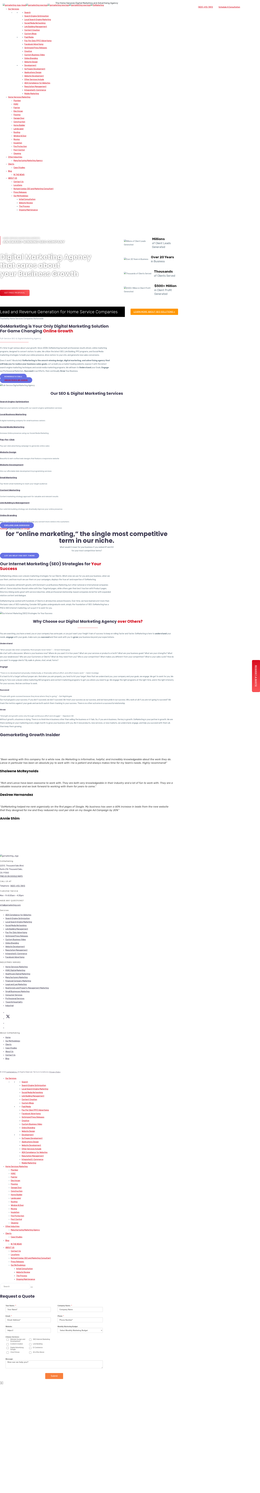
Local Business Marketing (13, 414)
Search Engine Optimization (36, 16)
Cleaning (17, 153)
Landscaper (19, 129)
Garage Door (19, 118)
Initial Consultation (27, 199)
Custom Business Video (34, 55)
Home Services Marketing (19, 97)
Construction (19, 122)
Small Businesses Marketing (17, 991)
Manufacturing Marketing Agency (28, 160)
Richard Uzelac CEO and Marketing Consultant (33, 189)
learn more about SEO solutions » (154, 311)
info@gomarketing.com (10, 905)
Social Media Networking (35, 23)
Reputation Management (35, 86)
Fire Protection (20, 146)
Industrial (9, 1005)
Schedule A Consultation (229, 7)
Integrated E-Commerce (35, 90)
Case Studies (19, 167)
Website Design (31, 62)
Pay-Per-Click (7, 439)
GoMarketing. (11, 1072)
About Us (9, 1051)
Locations (18, 185)
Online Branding (31, 58)
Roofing (17, 132)
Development (30, 65)
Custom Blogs (30, 34)
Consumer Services (13, 995)
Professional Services (14, 998)
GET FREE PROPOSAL (14, 293)
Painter (17, 108)
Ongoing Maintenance (28, 210)
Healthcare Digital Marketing (17, 974)
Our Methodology (21, 196)
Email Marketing (8, 477)
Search (27, 12)
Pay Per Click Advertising (16, 932)
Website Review (26, 203)
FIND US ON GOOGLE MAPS (11, 876)
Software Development (34, 69)
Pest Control (19, 150)
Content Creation (32, 30)
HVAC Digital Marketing (15, 970)
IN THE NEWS (19, 175)
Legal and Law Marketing (16, 984)
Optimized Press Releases (35, 48)
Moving (17, 139)
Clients (11, 164)
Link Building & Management (15, 502)
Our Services (13, 9)
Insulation (18, 143)
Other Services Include (34, 79)
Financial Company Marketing (18, 981)
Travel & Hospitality (14, 1002)
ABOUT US (12, 178)
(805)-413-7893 (205, 7)
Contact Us (19, 182)
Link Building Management (35, 26)
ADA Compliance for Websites (37, 83)
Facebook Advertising (33, 44)
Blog (10, 171)
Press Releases (20, 192)
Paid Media (29, 37)
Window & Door (20, 136)
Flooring (17, 115)
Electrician (18, 111)
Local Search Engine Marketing (37, 19)
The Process (24, 206)
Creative (28, 51)
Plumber (17, 100)
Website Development (34, 76)
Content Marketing (10, 490)
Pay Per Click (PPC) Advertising (37, 41)
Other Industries (15, 157)
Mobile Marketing (31, 93)
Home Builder (19, 125)
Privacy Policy (55, 1072)
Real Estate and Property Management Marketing (27, 988)
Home (8, 1037)
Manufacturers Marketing (16, 977)
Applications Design (32, 72)
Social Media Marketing (12, 427)
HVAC (16, 104)
